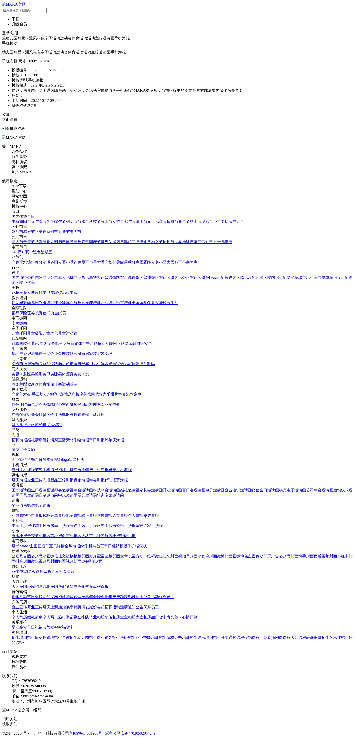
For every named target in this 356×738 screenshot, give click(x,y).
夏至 (85, 262)
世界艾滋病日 (112, 242)
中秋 (15, 221)
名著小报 (54, 536)
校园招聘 (35, 587)
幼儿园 (33, 303)
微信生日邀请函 (265, 490)
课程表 (304, 637)
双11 (21, 252)
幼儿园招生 (87, 637)
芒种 (77, 262)
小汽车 (29, 282)
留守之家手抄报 (149, 526)
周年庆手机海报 (94, 470)
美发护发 (81, 374)
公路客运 (174, 277)
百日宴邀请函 (193, 490)
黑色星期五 (42, 252)
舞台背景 (38, 460)
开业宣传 (35, 607)
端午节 (60, 221)
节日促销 (35, 597)
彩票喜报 (151, 515)
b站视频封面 (92, 561)
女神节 (118, 221)
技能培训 (93, 303)
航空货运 (81, 277)
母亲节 (29, 242)
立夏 (62, 262)
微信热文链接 (62, 556)
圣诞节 (52, 232)
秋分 (132, 262)
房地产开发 (40, 354)
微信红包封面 (166, 556)
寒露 (139, 262)
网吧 (95, 394)
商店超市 (66, 364)
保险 (23, 313)
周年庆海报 (114, 440)
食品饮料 (50, 364)
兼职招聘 (50, 587)
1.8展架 (29, 571)
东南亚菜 (104, 404)
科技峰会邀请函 (106, 490)
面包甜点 (35, 404)
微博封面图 (226, 556)
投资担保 (81, 415)
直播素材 (66, 440)
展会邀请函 (87, 495)
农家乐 (104, 394)
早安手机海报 (120, 470)
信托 (46, 313)
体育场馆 (46, 384)
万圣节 (64, 232)
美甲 (46, 293)
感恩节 (29, 232)
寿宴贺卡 (174, 617)
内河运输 (279, 277)
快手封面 (306, 556)
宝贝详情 (57, 546)
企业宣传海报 (38, 480)
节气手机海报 (46, 470)
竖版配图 (112, 556)
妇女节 (71, 221)
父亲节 (40, 242)
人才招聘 (19, 587)
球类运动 (62, 384)
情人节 (17, 242)
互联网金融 (126, 343)
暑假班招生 (319, 637)
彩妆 (66, 293)
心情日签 (190, 617)
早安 (15, 627)
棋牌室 (116, 394)
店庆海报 (19, 480)
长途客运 (232, 277)
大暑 (101, 262)
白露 (124, 262)
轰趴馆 (128, 394)
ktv (46, 394)
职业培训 (108, 303)
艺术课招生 (339, 637)
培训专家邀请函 (110, 495)
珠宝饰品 (120, 364)
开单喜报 (58, 515)
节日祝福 (35, 627)
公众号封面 (288, 556)
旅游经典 (38, 425)
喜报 (104, 587)
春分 (39, 262)
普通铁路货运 (155, 277)
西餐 (70, 404)
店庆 (46, 607)
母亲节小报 (36, 536)
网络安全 (144, 343)
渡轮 (252, 277)
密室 (137, 394)
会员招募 (104, 607)
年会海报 (97, 480)
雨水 (23, 262)
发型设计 (35, 293)
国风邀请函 (29, 495)
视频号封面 (188, 556)
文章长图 (128, 556)
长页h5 (29, 449)
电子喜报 (73, 515)
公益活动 (151, 597)
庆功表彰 (124, 597)
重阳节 (25, 221)
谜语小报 (128, 536)
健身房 (33, 384)
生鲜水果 (104, 364)
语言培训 (124, 303)
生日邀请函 (40, 490)
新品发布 (50, 597)
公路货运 (190, 277)
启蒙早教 (19, 303)
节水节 (83, 221)
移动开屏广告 (267, 556)
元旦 (151, 221)
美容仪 (56, 293)
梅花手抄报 (40, 526)
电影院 (62, 394)
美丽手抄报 (21, 526)
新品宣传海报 (62, 480)
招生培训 (19, 637)
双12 (29, 252)
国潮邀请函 (21, 490)
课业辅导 (62, 303)
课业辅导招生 (108, 637)
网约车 (292, 277)
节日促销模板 (115, 546)
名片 (71, 571)
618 (14, 252)
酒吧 (52, 394)
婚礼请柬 (35, 440)
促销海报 (81, 480)
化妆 (15, 293)
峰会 (101, 597)
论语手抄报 (126, 526)
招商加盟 (66, 597)
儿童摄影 (35, 333)
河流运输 (263, 277)
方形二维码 (145, 556)
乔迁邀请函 (172, 490)
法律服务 (66, 415)
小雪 (163, 262)
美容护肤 (19, 374)
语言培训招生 (209, 637)
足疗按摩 (75, 394)
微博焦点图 (246, 556)
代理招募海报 (116, 480)
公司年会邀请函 (319, 490)
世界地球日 (184, 242)
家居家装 (89, 354)
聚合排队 (81, 617)
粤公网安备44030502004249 (132, 733)
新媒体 (76, 343)
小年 (217, 221)
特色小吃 (19, 404)
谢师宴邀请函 (62, 490)
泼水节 (106, 221)
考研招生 (128, 637)
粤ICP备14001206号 (85, 733)
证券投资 (35, 313)
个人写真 (50, 617)
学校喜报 (104, 515)
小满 (70, 262)
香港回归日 (56, 242)
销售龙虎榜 (91, 587)
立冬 (155, 262)
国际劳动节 (203, 242)
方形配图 (97, 556)
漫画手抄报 (60, 526)
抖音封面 (23, 561)
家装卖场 (104, 354)
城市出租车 (308, 277)
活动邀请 (120, 607)
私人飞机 (66, 277)
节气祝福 (50, 627)
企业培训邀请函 (238, 490)
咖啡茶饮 (58, 404)
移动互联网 (107, 343)
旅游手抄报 (106, 526)
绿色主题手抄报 (83, 526)
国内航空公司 (23, 277)
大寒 (194, 262)
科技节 (95, 221)
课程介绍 (259, 637)
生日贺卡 (159, 617)
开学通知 (228, 637)
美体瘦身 (66, 374)
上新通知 (58, 607)
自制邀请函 (48, 495)
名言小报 (69, 536)
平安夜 (40, 232)
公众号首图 (21, 556)
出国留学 (139, 303)
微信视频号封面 (44, 561)
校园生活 (170, 303)
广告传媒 (19, 415)
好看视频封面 (69, 561)
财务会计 (35, 415)
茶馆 (87, 394)
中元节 (238, 221)
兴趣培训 (46, 303)
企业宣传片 (21, 460)
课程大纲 (290, 637)
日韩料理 (89, 404)
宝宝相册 (128, 617)
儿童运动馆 (67, 333)
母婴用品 (89, 364)
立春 (15, 262)
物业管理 (58, 354)
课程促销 (244, 637)
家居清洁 (135, 364)
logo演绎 (69, 460)
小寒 (186, 262)
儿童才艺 (50, 333)
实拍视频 (54, 460)
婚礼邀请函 (129, 490)
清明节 (141, 221)
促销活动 (19, 597)
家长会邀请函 (151, 490)
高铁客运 (97, 277)
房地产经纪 (21, 354)
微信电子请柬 (38, 505)
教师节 (83, 242)
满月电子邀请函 (292, 490)
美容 (73, 293)
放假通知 (66, 587)
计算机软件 (21, 343)
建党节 (71, 242)
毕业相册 (97, 617)
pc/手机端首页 (92, 546)
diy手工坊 (35, 394)
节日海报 (97, 440)
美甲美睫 (50, 374)
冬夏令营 (155, 303)
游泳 (73, 384)
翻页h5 (17, 449)
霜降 (147, 262)
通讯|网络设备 (43, 343)
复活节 (17, 232)
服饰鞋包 (35, 364)
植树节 (172, 221)
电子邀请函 (215, 490)
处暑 (116, 262)
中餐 (116, 404)
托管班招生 (52, 637)
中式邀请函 (67, 495)
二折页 (49, 571)
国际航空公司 (46, 277)
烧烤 (77, 404)
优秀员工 (166, 597)
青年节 (184, 221)
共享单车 (325, 277)
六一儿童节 (222, 242)
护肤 (23, 293)
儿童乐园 (19, 333)
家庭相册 (143, 617)
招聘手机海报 (69, 470)
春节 (42, 221)
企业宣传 (19, 607)
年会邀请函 (83, 490)
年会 (77, 587)
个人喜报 (135, 515)
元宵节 (161, 221)
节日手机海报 (23, 470)
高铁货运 (135, 277)
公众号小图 (40, 556)
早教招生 (69, 637)
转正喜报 (89, 515)
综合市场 (19, 364)
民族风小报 (110, 536)
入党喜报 (120, 515)
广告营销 (90, 343)
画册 (40, 571)
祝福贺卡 (66, 627)
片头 (80, 460)
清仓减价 (89, 607)
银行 (15, 313)
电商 (15, 323)
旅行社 (25, 425)
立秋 (108, 262)
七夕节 (130, 221)
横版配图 (81, 556)
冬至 (50, 221)
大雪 (170, 262)
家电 (77, 364)
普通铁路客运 (116, 277)
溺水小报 (19, 536)
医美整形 (35, 374)
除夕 (35, 221)
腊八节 (207, 221)
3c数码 (149, 364)
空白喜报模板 (38, 515)
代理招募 (81, 597)
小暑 (93, 262)
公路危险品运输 (211, 277)
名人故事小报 (89, 536)
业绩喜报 (19, 515)
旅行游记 (66, 617)
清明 (46, 262)
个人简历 (19, 617)
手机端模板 (137, 546)
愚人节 (75, 232)
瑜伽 (15, 384)
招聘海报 (19, 440)
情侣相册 (112, 617)
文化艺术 (19, 394)
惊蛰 (31, 262)
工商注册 (97, 415)
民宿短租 (54, 425)
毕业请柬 (19, 505)
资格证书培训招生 (182, 637)
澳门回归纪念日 (137, 242)
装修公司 (73, 354)
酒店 (15, 425)
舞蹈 (23, 384)
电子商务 (62, 343)
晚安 (23, 627)
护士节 (195, 221)
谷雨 (54, 262)
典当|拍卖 (58, 313)
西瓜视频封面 (325, 556)
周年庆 (110, 597)
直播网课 (275, 637)
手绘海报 (81, 440)
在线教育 (77, 303)
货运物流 (50, 415)
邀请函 (137, 597)
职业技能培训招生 (151, 637)
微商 (23, 323)
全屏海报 (72, 546)
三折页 (61, 571)
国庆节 (95, 242)
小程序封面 (207, 556)
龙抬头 (226, 221)
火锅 (46, 404)
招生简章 (35, 637)
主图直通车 (39, 546)
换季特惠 (73, 607)
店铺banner (21, 546)
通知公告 (135, 607)
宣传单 (17, 571)
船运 (244, 277)
